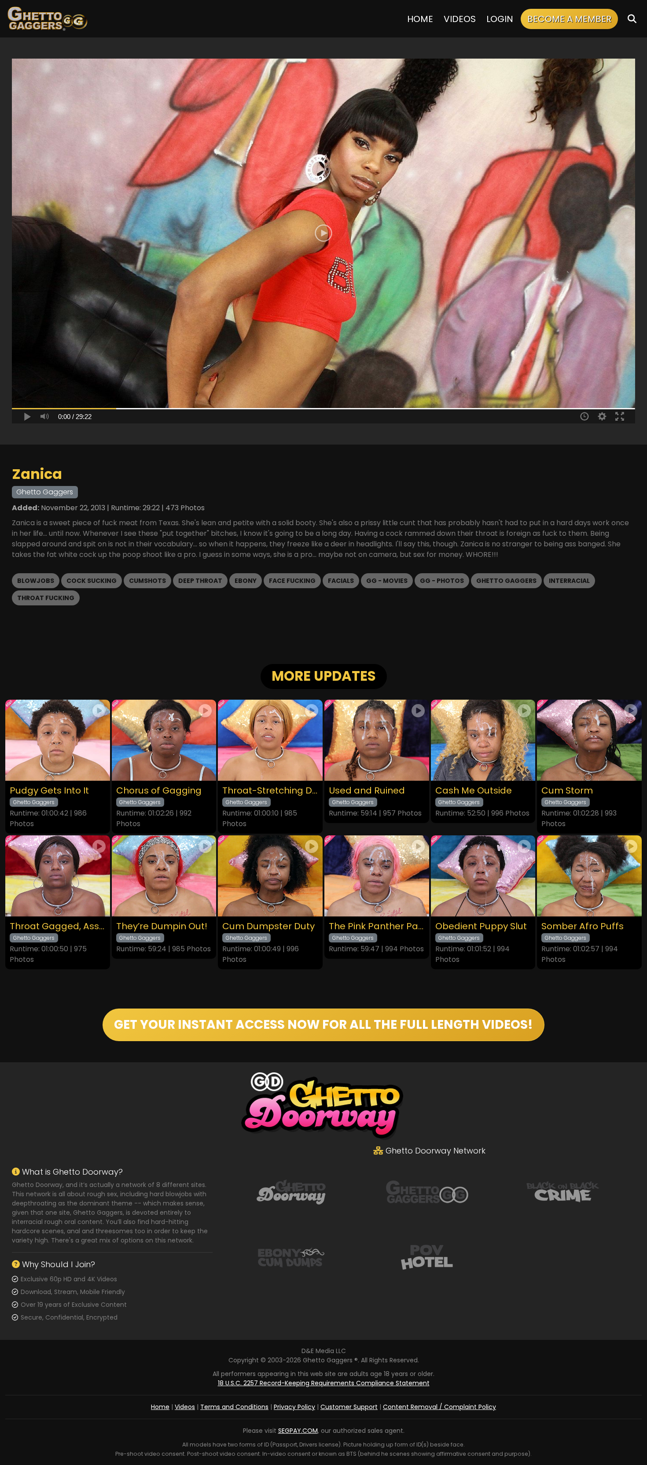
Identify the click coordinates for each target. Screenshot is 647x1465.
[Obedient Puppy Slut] (483, 875)
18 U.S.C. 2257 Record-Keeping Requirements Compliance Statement (324, 1383)
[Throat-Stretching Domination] (270, 740)
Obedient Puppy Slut (481, 926)
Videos (460, 19)
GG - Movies (387, 580)
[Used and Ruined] (376, 740)
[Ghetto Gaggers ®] (47, 18)
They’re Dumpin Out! (161, 926)
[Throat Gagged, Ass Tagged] (57, 875)
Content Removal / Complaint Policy (439, 1406)
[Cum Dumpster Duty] (270, 875)
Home (420, 19)
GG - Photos (442, 580)
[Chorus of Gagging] (164, 740)
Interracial (569, 580)
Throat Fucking (45, 597)
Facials (341, 580)
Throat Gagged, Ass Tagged (58, 926)
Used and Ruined (367, 790)
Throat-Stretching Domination (270, 790)
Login (499, 19)
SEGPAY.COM (298, 1430)
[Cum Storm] (589, 740)
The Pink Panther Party (377, 926)
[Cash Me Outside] (483, 740)
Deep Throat (200, 580)
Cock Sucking (91, 580)
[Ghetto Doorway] (291, 1191)
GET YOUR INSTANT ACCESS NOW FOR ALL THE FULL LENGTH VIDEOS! (323, 1024)
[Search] (632, 18)
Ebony (246, 580)
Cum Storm (567, 790)
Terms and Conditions (234, 1406)
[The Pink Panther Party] (376, 875)
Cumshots (147, 580)
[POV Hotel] (427, 1256)
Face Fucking (292, 580)
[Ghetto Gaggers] (427, 1191)
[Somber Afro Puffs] (589, 875)
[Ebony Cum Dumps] (291, 1256)
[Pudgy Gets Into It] (57, 740)
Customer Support (349, 1406)
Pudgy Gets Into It (49, 790)
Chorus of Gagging (159, 790)
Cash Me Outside (473, 790)
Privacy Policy (294, 1406)
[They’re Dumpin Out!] (164, 875)
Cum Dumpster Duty (268, 926)
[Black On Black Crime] (563, 1191)
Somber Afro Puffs (582, 926)
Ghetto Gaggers (506, 580)
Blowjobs (35, 580)
